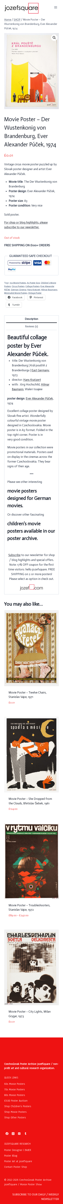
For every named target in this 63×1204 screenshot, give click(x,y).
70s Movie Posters (18, 283)
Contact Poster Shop (15, 1167)
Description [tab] (31, 318)
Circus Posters (18, 286)
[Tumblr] (25, 1133)
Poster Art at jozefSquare (18, 1161)
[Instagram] (13, 1133)
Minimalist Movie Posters (15, 293)
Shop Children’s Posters (17, 1106)
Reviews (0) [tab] (31, 326)
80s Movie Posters (14, 1095)
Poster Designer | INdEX (17, 1150)
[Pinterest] (19, 1133)
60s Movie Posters (14, 1084)
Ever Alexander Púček (39, 398)
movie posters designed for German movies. (29, 498)
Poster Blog (10, 1155)
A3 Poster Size (33, 283)
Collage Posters (32, 286)
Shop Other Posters (15, 1117)
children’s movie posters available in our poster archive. (31, 531)
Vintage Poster (34, 293)
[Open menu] (55, 7)
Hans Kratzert (33, 289)
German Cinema (18, 289)
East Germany (40, 370)
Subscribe (14, 555)
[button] (54, 38)
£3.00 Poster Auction (15, 1100)
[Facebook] (7, 1133)
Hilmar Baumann (49, 289)
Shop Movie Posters (15, 1112)
